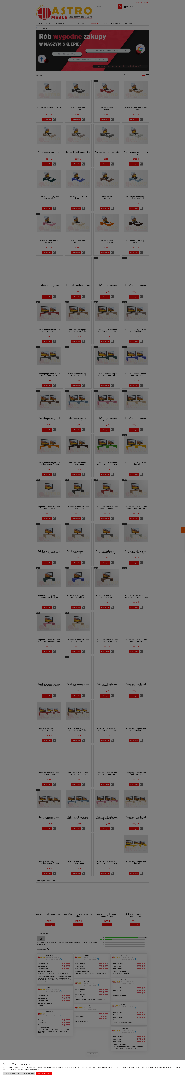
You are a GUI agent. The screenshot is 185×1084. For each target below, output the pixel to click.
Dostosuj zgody (29, 1073)
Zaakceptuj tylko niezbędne (12, 1073)
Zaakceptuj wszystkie (43, 1073)
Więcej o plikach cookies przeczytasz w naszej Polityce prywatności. (22, 1069)
